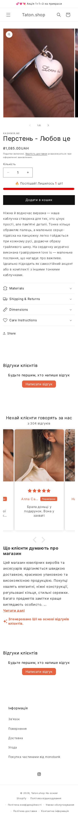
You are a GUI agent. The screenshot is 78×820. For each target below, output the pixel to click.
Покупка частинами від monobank (34, 756)
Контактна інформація (55, 811)
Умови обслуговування (60, 804)
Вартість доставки (36, 153)
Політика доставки (25, 811)
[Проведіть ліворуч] (30, 125)
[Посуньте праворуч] (48, 125)
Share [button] (11, 333)
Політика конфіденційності (25, 804)
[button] (8, 14)
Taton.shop (38, 793)
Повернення (17, 728)
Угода (12, 747)
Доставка (15, 738)
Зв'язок (14, 719)
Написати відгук (39, 384)
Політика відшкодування (45, 798)
